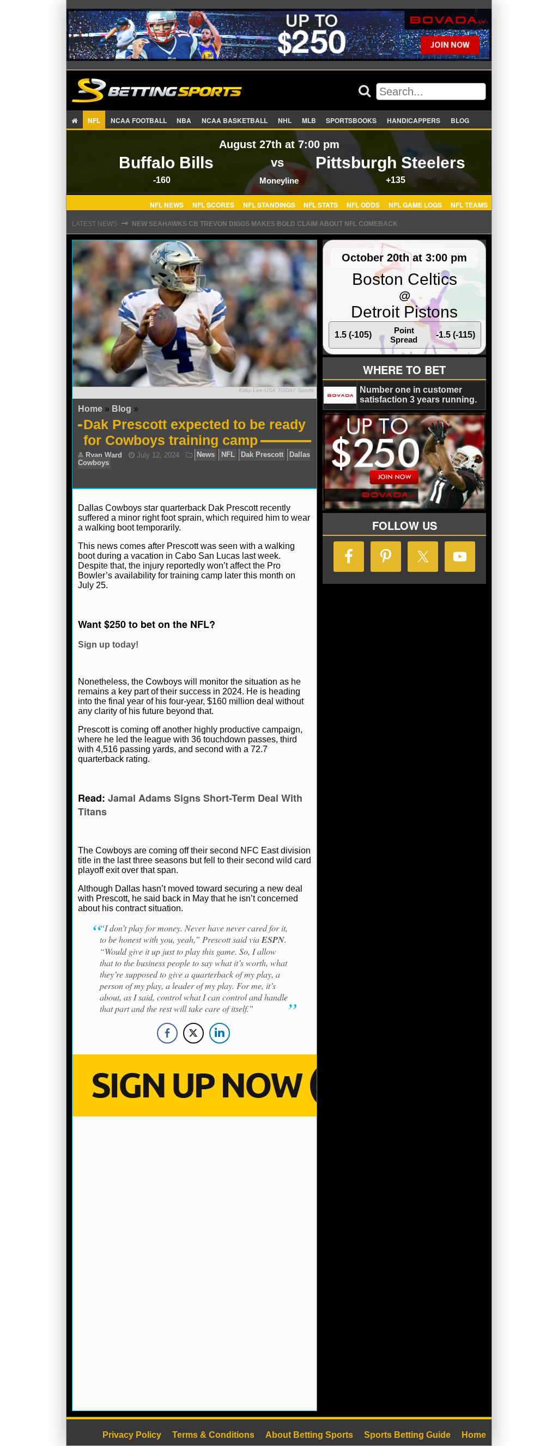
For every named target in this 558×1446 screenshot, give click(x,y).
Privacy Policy (131, 1434)
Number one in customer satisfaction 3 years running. (418, 394)
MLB (309, 120)
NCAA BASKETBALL (235, 120)
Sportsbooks (351, 120)
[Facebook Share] (167, 1033)
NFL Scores (213, 204)
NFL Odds (363, 204)
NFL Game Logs (415, 204)
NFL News (167, 204)
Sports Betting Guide (407, 1434)
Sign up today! (108, 644)
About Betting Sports (309, 1434)
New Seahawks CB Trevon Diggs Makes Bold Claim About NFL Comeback (265, 224)
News (206, 455)
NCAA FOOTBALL (139, 120)
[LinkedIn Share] (219, 1033)
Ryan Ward (104, 455)
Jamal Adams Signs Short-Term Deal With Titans (190, 805)
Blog (460, 120)
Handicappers (413, 120)
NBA (184, 120)
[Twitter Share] (193, 1033)
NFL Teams (469, 204)
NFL (94, 120)
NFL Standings (269, 204)
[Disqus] (194, 1262)
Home (90, 408)
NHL (285, 120)
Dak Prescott (262, 455)
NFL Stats (321, 204)
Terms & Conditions (213, 1434)
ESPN (273, 939)
